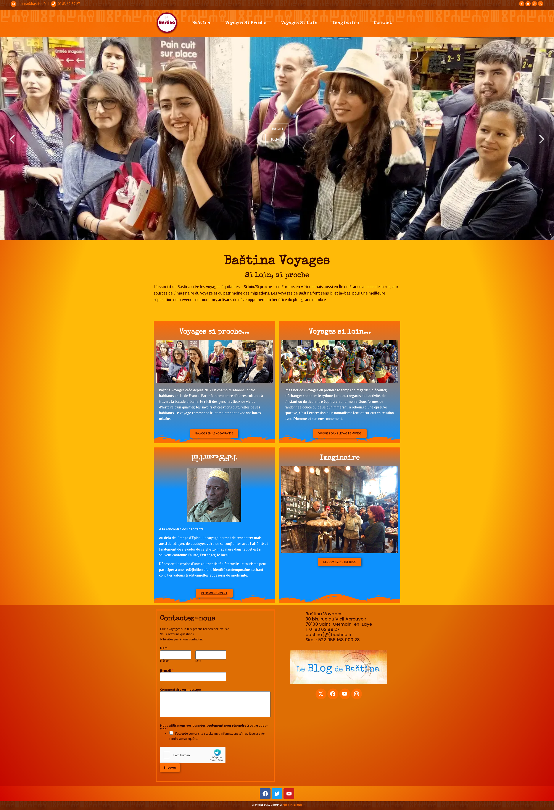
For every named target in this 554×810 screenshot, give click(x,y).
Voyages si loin (299, 23)
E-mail (166, 670)
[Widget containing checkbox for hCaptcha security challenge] (192, 755)
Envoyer (170, 767)
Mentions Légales (292, 805)
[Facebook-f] (521, 3)
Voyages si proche (245, 23)
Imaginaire (346, 23)
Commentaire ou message (180, 689)
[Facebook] (332, 693)
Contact (383, 23)
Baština (201, 23)
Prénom (164, 660)
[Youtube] (528, 3)
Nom (198, 660)
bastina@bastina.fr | (33, 4)
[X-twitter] (540, 3)
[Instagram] (534, 3)
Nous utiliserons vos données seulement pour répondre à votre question (214, 727)
